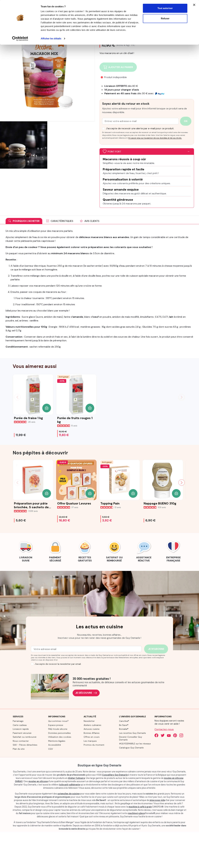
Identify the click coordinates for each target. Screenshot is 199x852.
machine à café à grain (140, 806)
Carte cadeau (20, 725)
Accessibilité (54, 744)
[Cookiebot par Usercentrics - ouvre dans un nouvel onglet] (20, 38)
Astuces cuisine (92, 729)
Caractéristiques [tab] (61, 221)
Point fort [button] (114, 151)
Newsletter (89, 721)
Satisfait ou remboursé (24, 736)
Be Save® (123, 725)
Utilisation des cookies (59, 736)
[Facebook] (156, 735)
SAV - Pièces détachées (25, 744)
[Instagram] (181, 735)
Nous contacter (21, 741)
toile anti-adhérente (69, 784)
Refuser (165, 18)
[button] (46, 408)
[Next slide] (181, 482)
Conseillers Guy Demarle (115, 775)
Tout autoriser (165, 8)
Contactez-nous (164, 729)
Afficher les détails (51, 38)
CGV (50, 748)
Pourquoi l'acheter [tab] (25, 221)
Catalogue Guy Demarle (131, 747)
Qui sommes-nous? (58, 721)
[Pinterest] (175, 735)
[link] (26, 550)
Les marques (90, 741)
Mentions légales (56, 741)
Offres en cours (92, 736)
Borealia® (123, 729)
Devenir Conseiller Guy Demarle (130, 738)
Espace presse (55, 725)
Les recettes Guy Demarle (132, 733)
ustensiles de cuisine (68, 793)
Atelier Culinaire (76, 778)
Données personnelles (59, 733)
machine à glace (136, 813)
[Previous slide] (17, 482)
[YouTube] (169, 735)
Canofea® (124, 721)
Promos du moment (94, 744)
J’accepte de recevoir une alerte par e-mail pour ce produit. (140, 128)
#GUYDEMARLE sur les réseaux (135, 743)
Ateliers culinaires (92, 725)
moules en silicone (38, 781)
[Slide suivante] (181, 397)
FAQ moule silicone (57, 729)
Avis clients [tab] (91, 221)
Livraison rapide (21, 729)
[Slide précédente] (17, 397)
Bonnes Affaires (92, 733)
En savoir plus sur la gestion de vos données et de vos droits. (155, 138)
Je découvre (83, 692)
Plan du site (19, 748)
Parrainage (18, 721)
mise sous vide (157, 800)
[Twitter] (162, 735)
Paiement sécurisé (22, 733)
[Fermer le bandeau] (194, 5)
